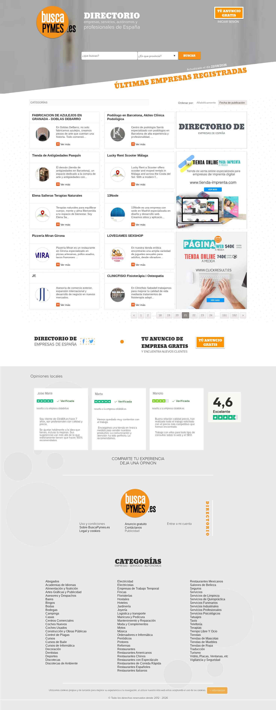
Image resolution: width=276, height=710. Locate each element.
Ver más (65, 144)
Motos (121, 627)
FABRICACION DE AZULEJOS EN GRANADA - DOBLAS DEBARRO (57, 117)
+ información (217, 690)
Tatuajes (195, 617)
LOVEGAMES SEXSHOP (125, 236)
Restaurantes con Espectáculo (137, 659)
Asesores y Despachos (60, 595)
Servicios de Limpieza (204, 595)
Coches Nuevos (56, 624)
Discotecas (52, 659)
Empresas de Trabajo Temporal (138, 588)
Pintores (122, 642)
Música (122, 631)
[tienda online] (211, 270)
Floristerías (124, 595)
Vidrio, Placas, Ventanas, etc (209, 656)
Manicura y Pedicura (131, 617)
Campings (52, 613)
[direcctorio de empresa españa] (211, 129)
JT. (34, 276)
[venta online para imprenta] (211, 189)
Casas (49, 617)
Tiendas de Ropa (201, 645)
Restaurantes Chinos (131, 656)
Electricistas (125, 585)
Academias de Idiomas (60, 585)
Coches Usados (56, 627)
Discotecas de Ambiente (61, 663)
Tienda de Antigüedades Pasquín (56, 155)
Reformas (123, 645)
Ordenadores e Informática (135, 634)
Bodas (49, 606)
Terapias (195, 627)
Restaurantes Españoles (133, 667)
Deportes (51, 656)
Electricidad (125, 581)
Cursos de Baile (56, 642)
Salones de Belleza (203, 585)
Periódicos (124, 638)
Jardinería (124, 606)
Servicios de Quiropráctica (207, 599)
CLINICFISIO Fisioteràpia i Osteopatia (135, 276)
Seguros (195, 588)
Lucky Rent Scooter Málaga (127, 155)
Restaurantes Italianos (132, 670)
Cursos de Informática (60, 645)
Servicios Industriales (204, 606)
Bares (49, 599)
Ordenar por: (186, 102)
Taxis (193, 620)
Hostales (123, 599)
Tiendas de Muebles (203, 642)
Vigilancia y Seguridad (205, 659)
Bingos (50, 602)
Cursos (50, 638)
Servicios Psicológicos (205, 613)
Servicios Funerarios (204, 602)
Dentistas (51, 652)
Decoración (53, 649)
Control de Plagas (57, 634)
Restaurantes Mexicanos (206, 581)
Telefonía (196, 624)
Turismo (195, 652)
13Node (112, 195)
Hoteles (122, 602)
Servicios (196, 592)
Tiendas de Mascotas (204, 638)
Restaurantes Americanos (134, 652)
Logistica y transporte (131, 613)
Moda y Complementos (132, 624)
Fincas (121, 592)
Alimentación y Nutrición (61, 588)
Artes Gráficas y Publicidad (63, 592)
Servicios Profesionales (206, 609)
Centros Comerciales (59, 620)
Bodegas (51, 609)
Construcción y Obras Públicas (66, 631)
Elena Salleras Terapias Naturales (57, 195)
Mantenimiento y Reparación (136, 620)
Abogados (52, 581)
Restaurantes (126, 649)
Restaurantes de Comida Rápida (139, 663)
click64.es (63, 408)
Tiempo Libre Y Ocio (203, 631)
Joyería (122, 609)
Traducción (197, 649)
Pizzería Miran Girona (48, 236)
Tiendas (195, 634)
